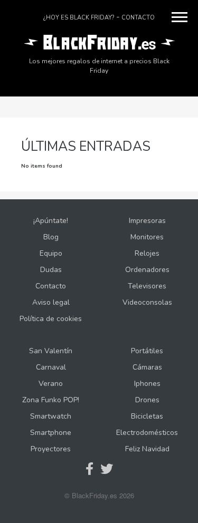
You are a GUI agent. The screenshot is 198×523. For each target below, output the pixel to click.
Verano (51, 384)
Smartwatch (50, 416)
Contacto (138, 18)
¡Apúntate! (50, 221)
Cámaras (147, 367)
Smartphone (50, 433)
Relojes (147, 253)
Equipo (51, 253)
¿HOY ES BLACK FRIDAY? (78, 18)
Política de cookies (51, 319)
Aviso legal (51, 302)
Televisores (147, 286)
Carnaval (51, 367)
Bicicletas (147, 416)
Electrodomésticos (147, 433)
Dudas (51, 270)
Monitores (147, 237)
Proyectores (51, 449)
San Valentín (50, 351)
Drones (147, 400)
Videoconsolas (147, 302)
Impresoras (147, 221)
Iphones (147, 384)
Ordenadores (147, 270)
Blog (51, 237)
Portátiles (147, 351)
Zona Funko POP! (50, 400)
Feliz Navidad (147, 449)
